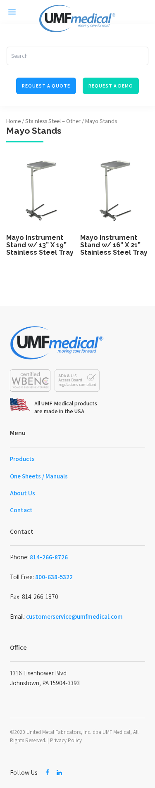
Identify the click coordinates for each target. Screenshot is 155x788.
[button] (12, 12)
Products (22, 459)
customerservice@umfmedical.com (74, 616)
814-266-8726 (49, 557)
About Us (22, 493)
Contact (21, 510)
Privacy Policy (66, 740)
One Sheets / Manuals (39, 476)
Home (13, 121)
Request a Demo (110, 86)
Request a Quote (46, 86)
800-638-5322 (54, 577)
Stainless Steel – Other (53, 121)
